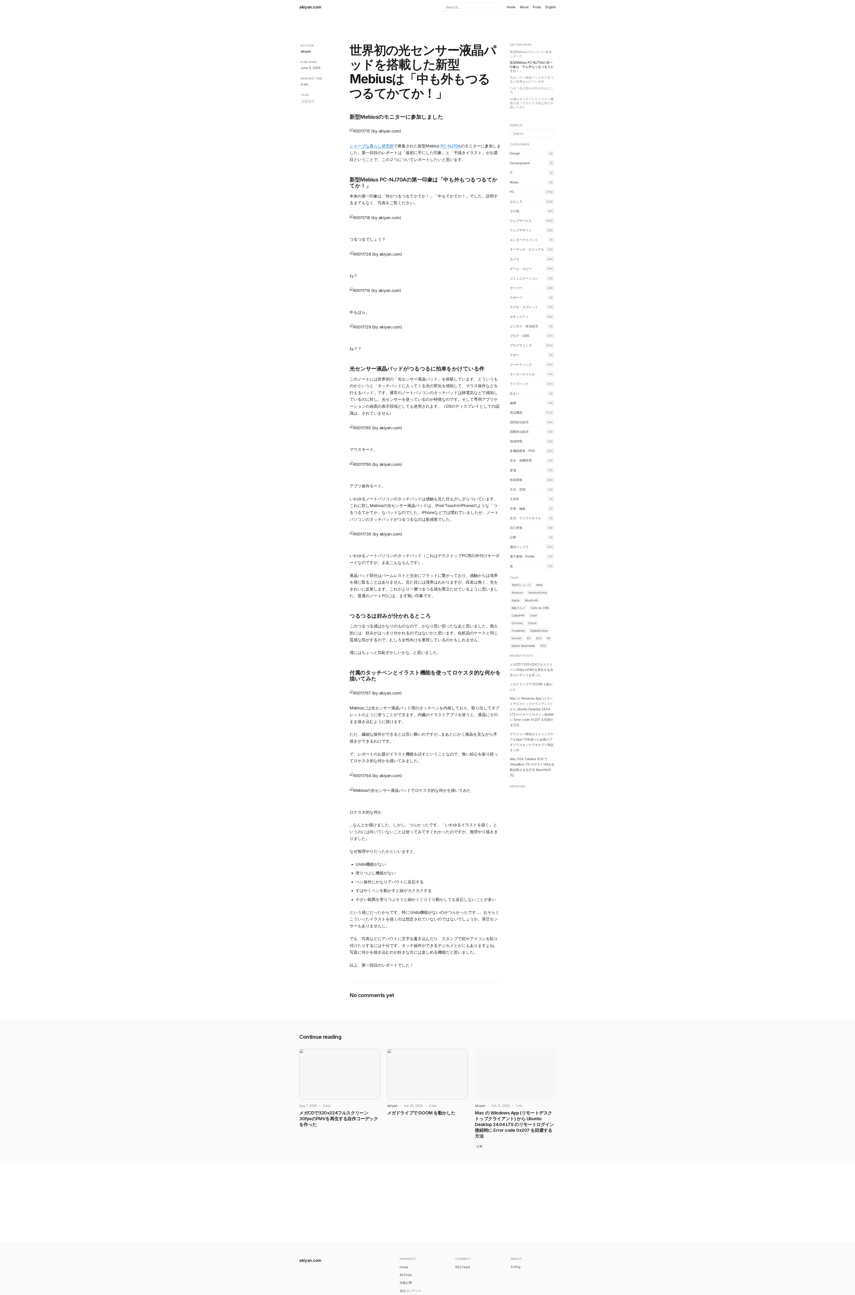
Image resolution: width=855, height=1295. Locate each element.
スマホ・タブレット (524, 307)
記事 (513, 537)
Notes (514, 182)
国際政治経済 (519, 432)
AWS (539, 585)
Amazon (517, 592)
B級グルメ (518, 607)
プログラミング (521, 345)
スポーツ (516, 297)
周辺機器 (516, 412)
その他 (514, 211)
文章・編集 (517, 508)
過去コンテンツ (410, 1291)
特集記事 (406, 1283)
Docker (517, 638)
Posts (537, 7)
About (524, 7)
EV (549, 638)
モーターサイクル (522, 374)
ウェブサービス (521, 220)
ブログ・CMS (519, 336)
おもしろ (516, 201)
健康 (513, 403)
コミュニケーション (524, 278)
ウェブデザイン (521, 230)
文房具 (514, 499)
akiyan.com (310, 7)
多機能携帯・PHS (522, 451)
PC (512, 192)
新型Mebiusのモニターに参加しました (531, 54)
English (551, 7)
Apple (516, 600)
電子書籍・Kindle (522, 556)
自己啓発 (516, 527)
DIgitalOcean (539, 630)
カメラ (514, 259)
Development (520, 163)
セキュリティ (519, 316)
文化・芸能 (517, 489)
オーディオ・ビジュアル (527, 249)
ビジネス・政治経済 (524, 326)
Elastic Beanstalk (523, 646)
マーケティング (521, 364)
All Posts (406, 1275)
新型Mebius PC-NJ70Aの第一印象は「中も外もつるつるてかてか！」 (532, 66)
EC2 (539, 638)
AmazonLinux (537, 592)
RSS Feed (462, 1267)
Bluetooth (531, 600)
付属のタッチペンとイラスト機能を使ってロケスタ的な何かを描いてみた (532, 103)
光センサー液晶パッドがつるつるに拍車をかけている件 (532, 79)
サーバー (516, 288)
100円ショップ (521, 585)
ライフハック (519, 383)
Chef (533, 615)
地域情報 (516, 441)
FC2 (543, 646)
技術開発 (516, 479)
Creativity (518, 630)
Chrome (517, 623)
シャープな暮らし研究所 (372, 146)
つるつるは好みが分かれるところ (532, 90)
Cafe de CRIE (539, 607)
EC (529, 638)
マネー (514, 355)
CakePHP (518, 615)
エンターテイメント (524, 240)
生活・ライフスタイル (525, 518)
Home (511, 7)
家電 (513, 470)
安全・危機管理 (521, 460)
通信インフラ (519, 547)
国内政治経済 (519, 422)
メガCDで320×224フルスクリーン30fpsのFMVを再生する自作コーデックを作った (531, 669)
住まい (514, 393)
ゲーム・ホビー (521, 268)
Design (515, 153)
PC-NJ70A (450, 146)
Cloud (532, 623)
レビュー (308, 101)
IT (511, 172)
